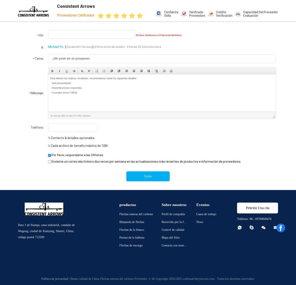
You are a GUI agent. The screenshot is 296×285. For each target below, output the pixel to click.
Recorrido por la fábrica (175, 222)
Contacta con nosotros (174, 246)
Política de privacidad (54, 278)
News (199, 222)
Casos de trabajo (206, 214)
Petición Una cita (257, 208)
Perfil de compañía (173, 214)
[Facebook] (281, 228)
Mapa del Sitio (171, 237)
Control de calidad (173, 229)
